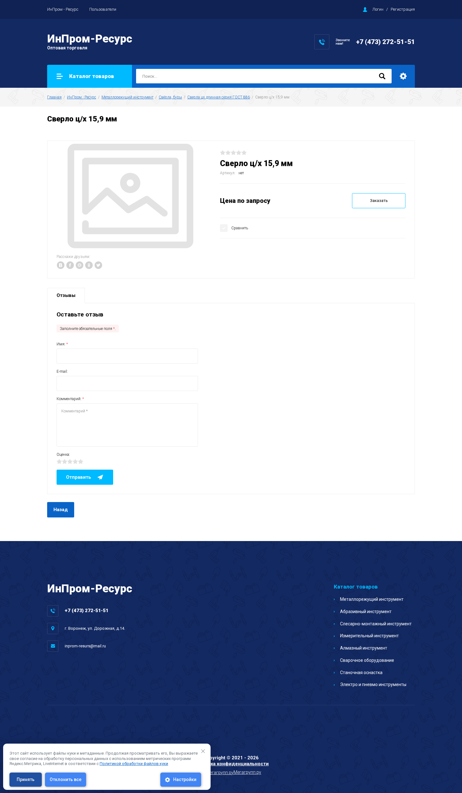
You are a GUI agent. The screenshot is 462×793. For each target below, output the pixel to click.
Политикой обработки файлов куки (134, 763)
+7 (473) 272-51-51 (385, 42)
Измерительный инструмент (369, 635)
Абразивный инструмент (366, 611)
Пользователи (102, 9)
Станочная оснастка (361, 672)
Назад (60, 509)
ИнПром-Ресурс (89, 38)
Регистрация (403, 9)
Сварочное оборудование (367, 660)
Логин (377, 9)
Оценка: (63, 454)
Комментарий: (70, 399)
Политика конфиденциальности (231, 764)
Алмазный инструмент (363, 648)
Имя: (62, 344)
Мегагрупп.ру (247, 772)
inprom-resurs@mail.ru (85, 646)
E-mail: (62, 371)
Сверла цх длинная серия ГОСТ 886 (218, 97)
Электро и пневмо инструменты (373, 684)
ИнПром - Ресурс (62, 9)
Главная (54, 97)
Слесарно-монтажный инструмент (376, 623)
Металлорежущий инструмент (127, 97)
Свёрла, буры (170, 97)
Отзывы (66, 295)
